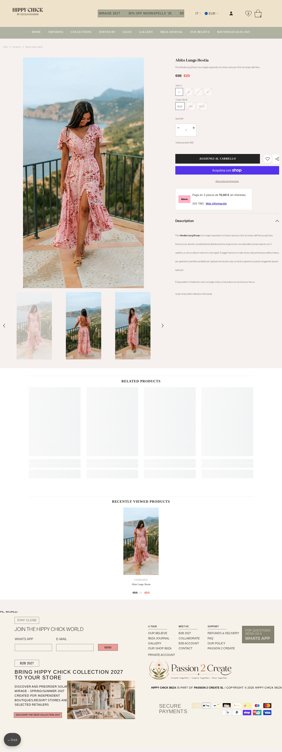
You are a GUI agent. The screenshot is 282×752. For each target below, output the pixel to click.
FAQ (210, 638)
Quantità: (179, 118)
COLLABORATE (189, 638)
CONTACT (185, 648)
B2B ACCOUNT (189, 643)
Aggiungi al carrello (217, 158)
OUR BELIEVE (157, 633)
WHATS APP (24, 639)
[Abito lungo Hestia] (141, 541)
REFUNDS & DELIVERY (223, 633)
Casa (5, 46)
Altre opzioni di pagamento (227, 181)
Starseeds (141, 580)
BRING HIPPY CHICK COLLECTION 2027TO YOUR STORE (61, 674)
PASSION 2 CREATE (221, 648)
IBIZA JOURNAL (158, 638)
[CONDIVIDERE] (275, 159)
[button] (4, 326)
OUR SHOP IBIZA (160, 648)
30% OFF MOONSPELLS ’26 (150, 13)
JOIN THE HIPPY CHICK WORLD (49, 629)
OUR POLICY (216, 643)
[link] (192, 16)
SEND (107, 647)
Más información (216, 203)
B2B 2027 (27, 663)
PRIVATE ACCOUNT (161, 654)
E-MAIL (61, 639)
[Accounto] (231, 13)
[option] (83, 172)
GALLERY (154, 643)
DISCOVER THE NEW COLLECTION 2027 (38, 715)
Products (16, 46)
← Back (12, 739)
